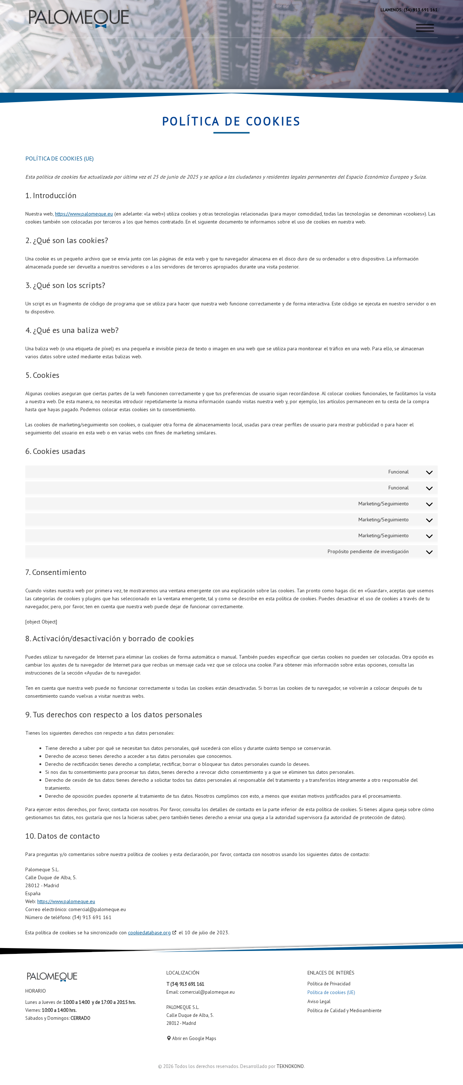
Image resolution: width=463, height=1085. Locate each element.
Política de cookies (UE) (331, 992)
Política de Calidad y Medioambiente (344, 1010)
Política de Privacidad (329, 984)
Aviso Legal (319, 1001)
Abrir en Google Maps (193, 1038)
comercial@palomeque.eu (207, 992)
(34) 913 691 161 (420, 9)
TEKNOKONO (290, 1066)
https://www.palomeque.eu (84, 213)
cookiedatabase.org (149, 932)
